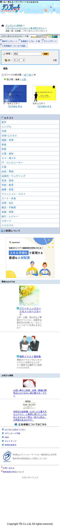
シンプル (6, 126)
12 (25, 75)
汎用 (4, 131)
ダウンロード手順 (12, 433)
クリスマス (8, 225)
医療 (4, 149)
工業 (4, 167)
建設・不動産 (9, 207)
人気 (24, 79)
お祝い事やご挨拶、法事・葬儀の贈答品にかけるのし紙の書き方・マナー (30, 393)
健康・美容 (8, 189)
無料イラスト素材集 (30, 356)
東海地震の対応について (13, 472)
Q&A (7, 437)
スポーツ (6, 221)
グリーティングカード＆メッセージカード (30, 311)
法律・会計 (8, 203)
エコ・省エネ (9, 158)
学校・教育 (8, 185)
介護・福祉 (8, 153)
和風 (4, 144)
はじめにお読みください (15, 429)
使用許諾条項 (10, 445)
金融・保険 (8, 212)
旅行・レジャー (10, 216)
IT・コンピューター (12, 162)
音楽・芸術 (8, 180)
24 (30, 75)
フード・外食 (9, 198)
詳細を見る (16, 106)
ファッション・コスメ (14, 194)
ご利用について (12, 230)
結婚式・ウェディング (14, 176)
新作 (4, 122)
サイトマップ (10, 441)
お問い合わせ (8, 468)
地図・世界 (8, 140)
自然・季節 (8, 171)
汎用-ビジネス (9, 135)
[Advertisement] (30, 19)
